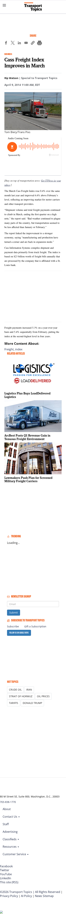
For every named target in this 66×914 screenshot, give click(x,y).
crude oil (15, 689)
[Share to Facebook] (6, 43)
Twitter (4, 870)
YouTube (6, 874)
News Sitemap (44, 896)
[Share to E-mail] (26, 43)
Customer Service (15, 854)
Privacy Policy (9, 896)
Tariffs (13, 703)
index (18, 349)
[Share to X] (12, 43)
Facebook (6, 866)
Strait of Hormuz (20, 696)
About (7, 809)
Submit (13, 612)
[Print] (39, 43)
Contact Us (10, 817)
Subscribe (13, 626)
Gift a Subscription (35, 626)
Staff (6, 824)
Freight (9, 349)
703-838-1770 (8, 802)
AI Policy (26, 896)
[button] (32, 43)
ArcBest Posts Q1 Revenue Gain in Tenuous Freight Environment (27, 437)
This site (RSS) (9, 882)
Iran (29, 689)
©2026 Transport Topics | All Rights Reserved (30, 892)
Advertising (10, 832)
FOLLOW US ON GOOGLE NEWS (19, 632)
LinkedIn (5, 878)
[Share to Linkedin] (19, 43)
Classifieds (10, 839)
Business (8, 54)
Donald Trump (32, 703)
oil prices (43, 696)
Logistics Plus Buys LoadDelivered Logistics (27, 395)
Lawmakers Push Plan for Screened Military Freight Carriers (28, 479)
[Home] (33, 6)
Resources (10, 847)
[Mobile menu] (4, 5)
